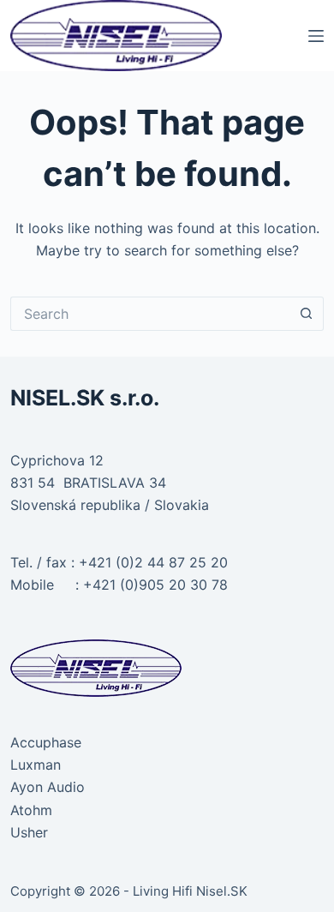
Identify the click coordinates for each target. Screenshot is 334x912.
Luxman (35, 764)
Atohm (31, 810)
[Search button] (306, 314)
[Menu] (316, 36)
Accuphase (45, 742)
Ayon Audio (47, 786)
